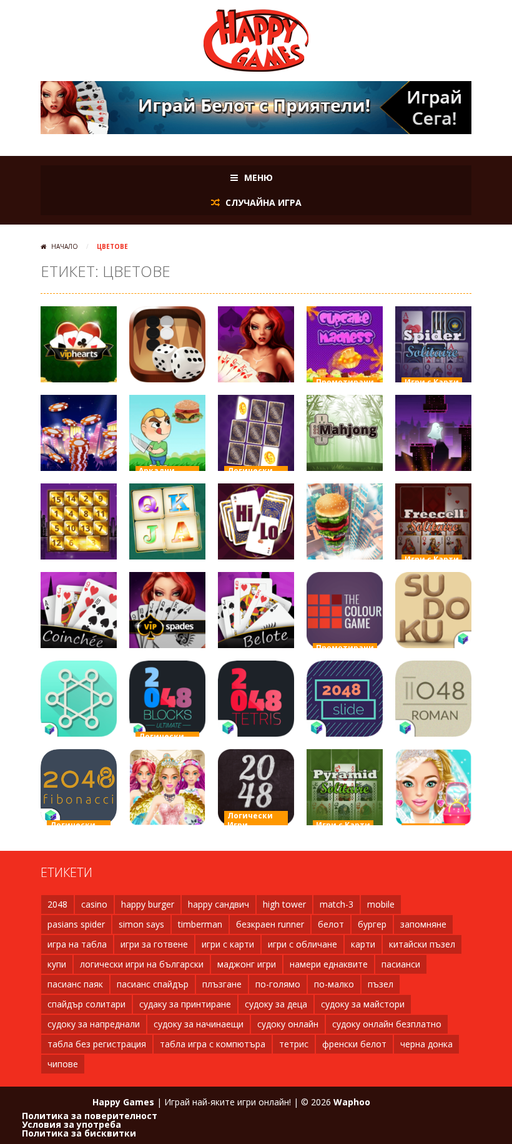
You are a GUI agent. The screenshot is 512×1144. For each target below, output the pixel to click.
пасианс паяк (75, 984)
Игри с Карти (432, 382)
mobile (381, 904)
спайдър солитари (86, 1004)
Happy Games (123, 1102)
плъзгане (222, 984)
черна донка (426, 1044)
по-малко (334, 984)
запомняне (423, 924)
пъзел (380, 984)
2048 (57, 904)
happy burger (147, 904)
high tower (284, 904)
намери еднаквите (329, 964)
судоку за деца (276, 1004)
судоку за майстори (363, 1004)
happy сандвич (218, 904)
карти (363, 944)
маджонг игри (246, 964)
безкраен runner (270, 924)
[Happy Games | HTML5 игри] (256, 40)
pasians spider (76, 924)
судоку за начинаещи (199, 1024)
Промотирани (345, 382)
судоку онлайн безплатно (386, 1024)
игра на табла (77, 944)
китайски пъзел (422, 944)
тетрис (293, 1044)
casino (94, 904)
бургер (372, 924)
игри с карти (228, 944)
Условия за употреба (71, 1124)
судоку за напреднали (93, 1024)
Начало (64, 246)
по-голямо (277, 984)
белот (331, 924)
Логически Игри (250, 820)
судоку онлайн (287, 1024)
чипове (62, 1064)
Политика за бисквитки (79, 1133)
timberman (200, 924)
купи (56, 964)
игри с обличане (302, 944)
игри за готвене (154, 944)
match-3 (336, 904)
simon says (141, 924)
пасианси (401, 964)
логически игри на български (142, 964)
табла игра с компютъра (212, 1044)
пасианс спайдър (153, 984)
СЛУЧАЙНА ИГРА (262, 202)
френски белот (354, 1044)
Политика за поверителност (89, 1116)
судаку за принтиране (185, 1004)
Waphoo (351, 1102)
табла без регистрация (96, 1044)
